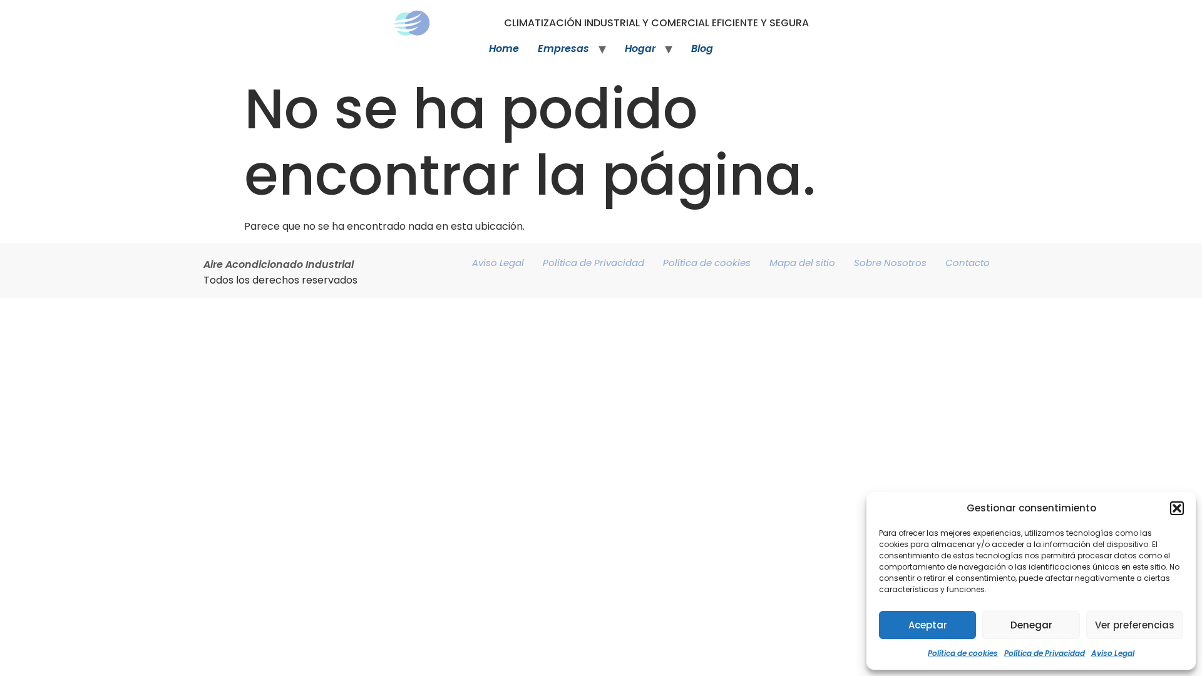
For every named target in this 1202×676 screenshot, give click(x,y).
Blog (702, 48)
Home (504, 48)
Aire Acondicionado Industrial (278, 264)
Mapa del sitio (802, 262)
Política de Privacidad (1044, 653)
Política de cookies (963, 653)
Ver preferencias (1134, 625)
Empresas (563, 48)
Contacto (967, 262)
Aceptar (927, 625)
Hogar (640, 48)
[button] (1177, 508)
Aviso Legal (1112, 653)
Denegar (1031, 625)
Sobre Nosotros (890, 262)
